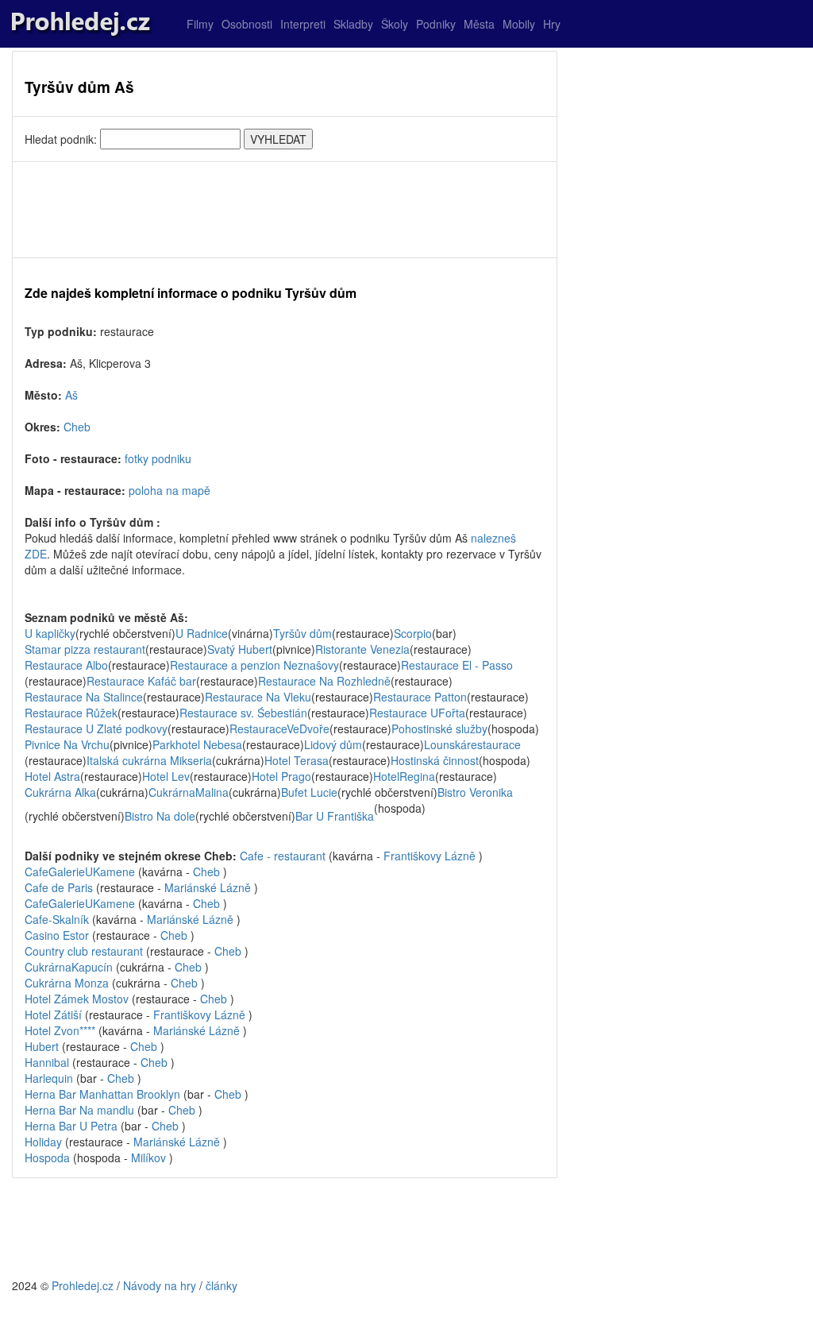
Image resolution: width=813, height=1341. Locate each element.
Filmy (200, 24)
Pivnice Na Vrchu (67, 744)
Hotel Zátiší (53, 1014)
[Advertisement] (285, 209)
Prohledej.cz (83, 1285)
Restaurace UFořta (417, 713)
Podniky (436, 24)
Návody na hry (159, 1285)
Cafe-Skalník (58, 919)
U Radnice (201, 633)
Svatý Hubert (239, 649)
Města (479, 24)
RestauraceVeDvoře (279, 728)
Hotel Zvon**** (60, 1030)
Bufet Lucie (309, 792)
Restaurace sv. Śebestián (243, 713)
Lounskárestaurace (472, 744)
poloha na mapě (169, 490)
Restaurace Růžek (71, 713)
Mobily (519, 24)
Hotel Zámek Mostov (77, 999)
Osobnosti (247, 24)
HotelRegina (404, 776)
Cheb (77, 427)
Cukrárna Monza (68, 983)
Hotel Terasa (296, 760)
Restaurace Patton (420, 697)
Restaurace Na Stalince (84, 697)
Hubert (42, 1046)
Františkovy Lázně (429, 856)
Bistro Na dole (160, 816)
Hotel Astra (52, 776)
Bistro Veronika (475, 792)
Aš (71, 395)
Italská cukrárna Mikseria (149, 760)
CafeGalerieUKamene (80, 871)
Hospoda (49, 1157)
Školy (394, 24)
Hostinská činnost (435, 760)
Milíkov (148, 1157)
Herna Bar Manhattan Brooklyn (104, 1094)
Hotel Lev (166, 776)
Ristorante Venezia (362, 649)
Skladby (353, 24)
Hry (552, 24)
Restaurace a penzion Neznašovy (254, 665)
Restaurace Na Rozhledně (324, 681)
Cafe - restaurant (284, 856)
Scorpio (413, 633)
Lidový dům (333, 744)
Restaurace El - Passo (457, 665)
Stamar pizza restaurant (85, 649)
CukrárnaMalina (188, 792)
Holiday (45, 1142)
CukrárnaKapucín (69, 967)
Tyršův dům (302, 633)
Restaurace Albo (66, 665)
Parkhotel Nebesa (197, 744)
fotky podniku (158, 458)
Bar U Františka (334, 816)
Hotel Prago (281, 776)
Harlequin (50, 1078)
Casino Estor (58, 935)
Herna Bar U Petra (73, 1126)
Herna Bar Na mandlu (81, 1110)
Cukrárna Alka (60, 792)
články (221, 1285)
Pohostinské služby (439, 728)
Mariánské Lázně (207, 887)
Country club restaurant (85, 951)
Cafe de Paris (60, 887)
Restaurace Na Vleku (258, 697)
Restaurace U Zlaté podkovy (96, 728)
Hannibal (48, 1062)
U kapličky (50, 633)
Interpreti (303, 24)
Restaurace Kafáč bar (141, 681)
